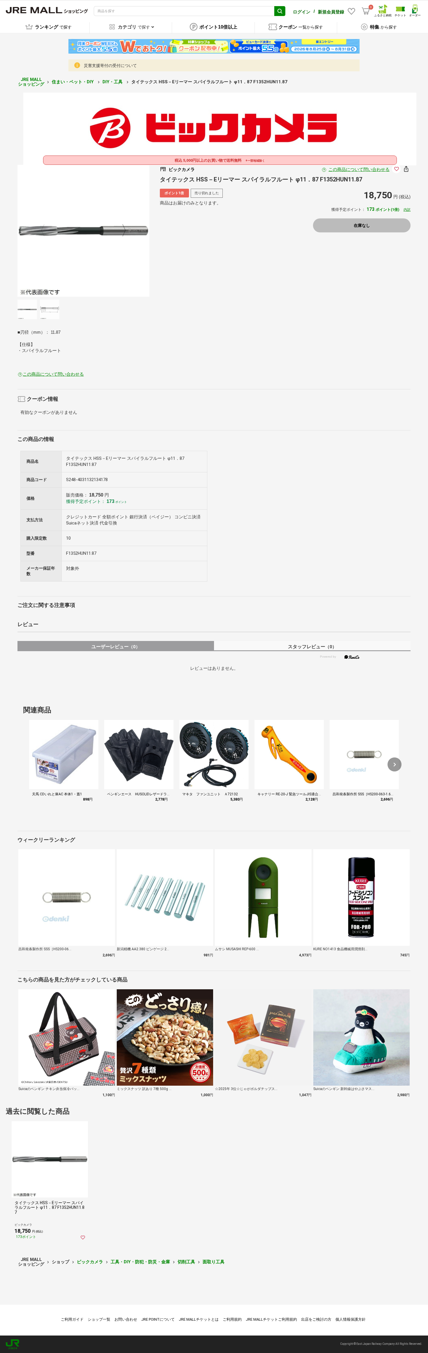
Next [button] (120, 231)
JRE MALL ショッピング (31, 82)
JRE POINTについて (158, 1319)
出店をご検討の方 (316, 1319)
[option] (83, 231)
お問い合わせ (125, 1319)
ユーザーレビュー (115, 646)
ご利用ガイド (72, 1319)
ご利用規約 (232, 1319)
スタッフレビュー (312, 646)
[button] (394, 764)
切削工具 (186, 1261)
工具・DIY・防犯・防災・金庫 (140, 1261)
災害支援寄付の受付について (110, 65)
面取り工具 (213, 1261)
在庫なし (362, 225)
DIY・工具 (113, 81)
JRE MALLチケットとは (199, 1319)
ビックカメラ (90, 1261)
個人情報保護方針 (350, 1319)
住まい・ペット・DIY (73, 81)
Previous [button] (46, 231)
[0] (366, 11)
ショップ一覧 (99, 1319)
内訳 (407, 210)
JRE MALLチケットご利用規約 (271, 1319)
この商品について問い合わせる (359, 169)
